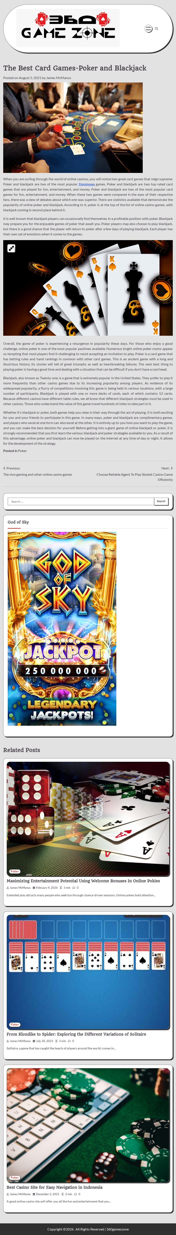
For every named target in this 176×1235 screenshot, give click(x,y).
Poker (22, 451)
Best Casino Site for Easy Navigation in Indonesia (54, 1187)
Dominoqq (87, 184)
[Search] (156, 28)
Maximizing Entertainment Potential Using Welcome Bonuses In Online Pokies (83, 881)
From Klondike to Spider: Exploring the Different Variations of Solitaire (76, 1034)
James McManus (58, 78)
